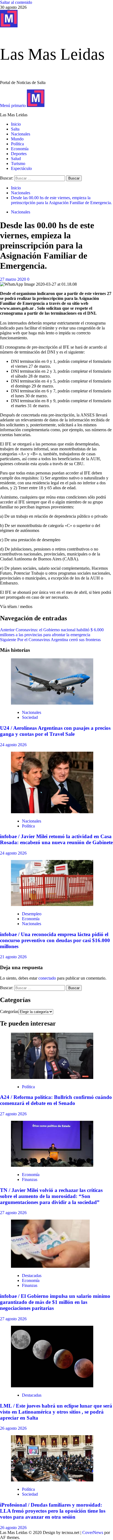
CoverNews (92, 1532)
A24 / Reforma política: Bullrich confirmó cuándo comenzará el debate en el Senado (56, 1100)
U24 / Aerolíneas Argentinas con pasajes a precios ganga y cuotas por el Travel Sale (55, 731)
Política (17, 143)
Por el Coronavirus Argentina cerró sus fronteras (50, 639)
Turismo (18, 163)
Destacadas (31, 1275)
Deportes (19, 153)
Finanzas (29, 1179)
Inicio (16, 124)
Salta (15, 129)
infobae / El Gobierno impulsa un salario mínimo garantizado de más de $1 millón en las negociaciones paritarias (55, 1302)
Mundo (17, 139)
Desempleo (31, 913)
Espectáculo (21, 168)
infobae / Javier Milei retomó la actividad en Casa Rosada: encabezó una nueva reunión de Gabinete (56, 839)
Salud (16, 158)
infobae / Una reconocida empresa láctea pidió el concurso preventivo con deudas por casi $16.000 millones (55, 940)
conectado (47, 978)
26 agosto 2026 (13, 1428)
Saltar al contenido (16, 2)
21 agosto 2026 (13, 956)
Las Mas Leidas (52, 54)
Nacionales (20, 134)
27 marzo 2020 (13, 279)
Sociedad (30, 717)
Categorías (9, 1011)
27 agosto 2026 (13, 1113)
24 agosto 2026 (13, 744)
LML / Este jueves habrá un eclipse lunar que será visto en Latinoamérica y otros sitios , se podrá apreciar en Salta (56, 1412)
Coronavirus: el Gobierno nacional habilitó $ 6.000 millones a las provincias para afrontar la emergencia (52, 632)
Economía (20, 148)
